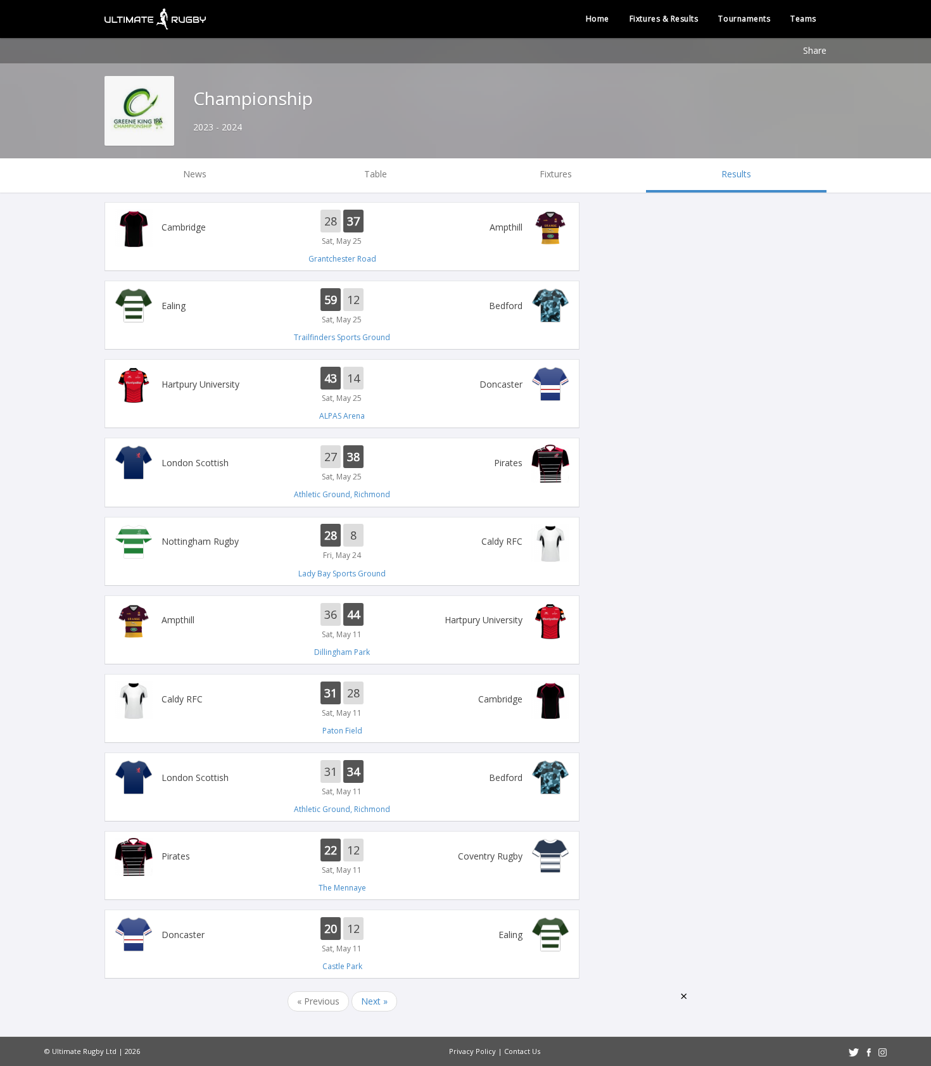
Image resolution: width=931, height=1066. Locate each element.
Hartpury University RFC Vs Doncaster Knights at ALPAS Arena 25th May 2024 (342, 385)
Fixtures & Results (664, 18)
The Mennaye (342, 887)
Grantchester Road (342, 258)
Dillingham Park (342, 652)
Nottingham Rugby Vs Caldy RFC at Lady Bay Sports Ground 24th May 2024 (342, 542)
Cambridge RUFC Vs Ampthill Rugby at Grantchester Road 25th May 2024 (342, 228)
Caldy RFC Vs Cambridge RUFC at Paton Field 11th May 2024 (342, 700)
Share (814, 50)
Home (597, 18)
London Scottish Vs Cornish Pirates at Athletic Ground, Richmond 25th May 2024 (342, 463)
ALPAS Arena (342, 415)
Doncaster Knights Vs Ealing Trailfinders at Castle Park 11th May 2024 (342, 935)
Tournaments (744, 18)
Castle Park (342, 966)
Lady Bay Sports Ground (342, 573)
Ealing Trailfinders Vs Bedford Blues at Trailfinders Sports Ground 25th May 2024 (342, 306)
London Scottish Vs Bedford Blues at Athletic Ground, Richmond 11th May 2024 (342, 778)
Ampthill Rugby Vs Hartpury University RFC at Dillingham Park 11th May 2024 (342, 621)
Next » (374, 1001)
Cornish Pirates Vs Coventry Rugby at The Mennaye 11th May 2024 (342, 857)
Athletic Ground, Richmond (342, 494)
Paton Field (342, 730)
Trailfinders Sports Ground (342, 337)
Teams (803, 18)
